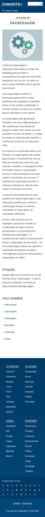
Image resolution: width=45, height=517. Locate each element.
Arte (8, 431)
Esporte (28, 446)
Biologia (9, 382)
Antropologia (30, 372)
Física (15, 10)
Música (9, 456)
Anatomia (10, 372)
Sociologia (29, 402)
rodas (25, 122)
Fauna (9, 387)
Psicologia (29, 456)
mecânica (7, 73)
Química (9, 412)
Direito (28, 377)
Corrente (9, 332)
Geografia (29, 392)
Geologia (10, 402)
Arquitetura (11, 426)
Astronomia (11, 377)
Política (28, 451)
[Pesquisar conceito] (41, 3)
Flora (8, 397)
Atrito (8, 339)
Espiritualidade (31, 441)
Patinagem (10, 318)
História (28, 397)
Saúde (28, 461)
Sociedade (31, 420)
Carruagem (11, 311)
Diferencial (10, 305)
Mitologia (10, 451)
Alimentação (30, 426)
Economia (29, 436)
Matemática (11, 407)
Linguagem (11, 446)
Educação (29, 382)
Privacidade (27, 503)
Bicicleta (9, 325)
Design (8, 10)
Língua (9, 441)
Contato (16, 503)
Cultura (10, 420)
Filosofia (29, 387)
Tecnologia (30, 466)
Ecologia (29, 431)
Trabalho (29, 471)
